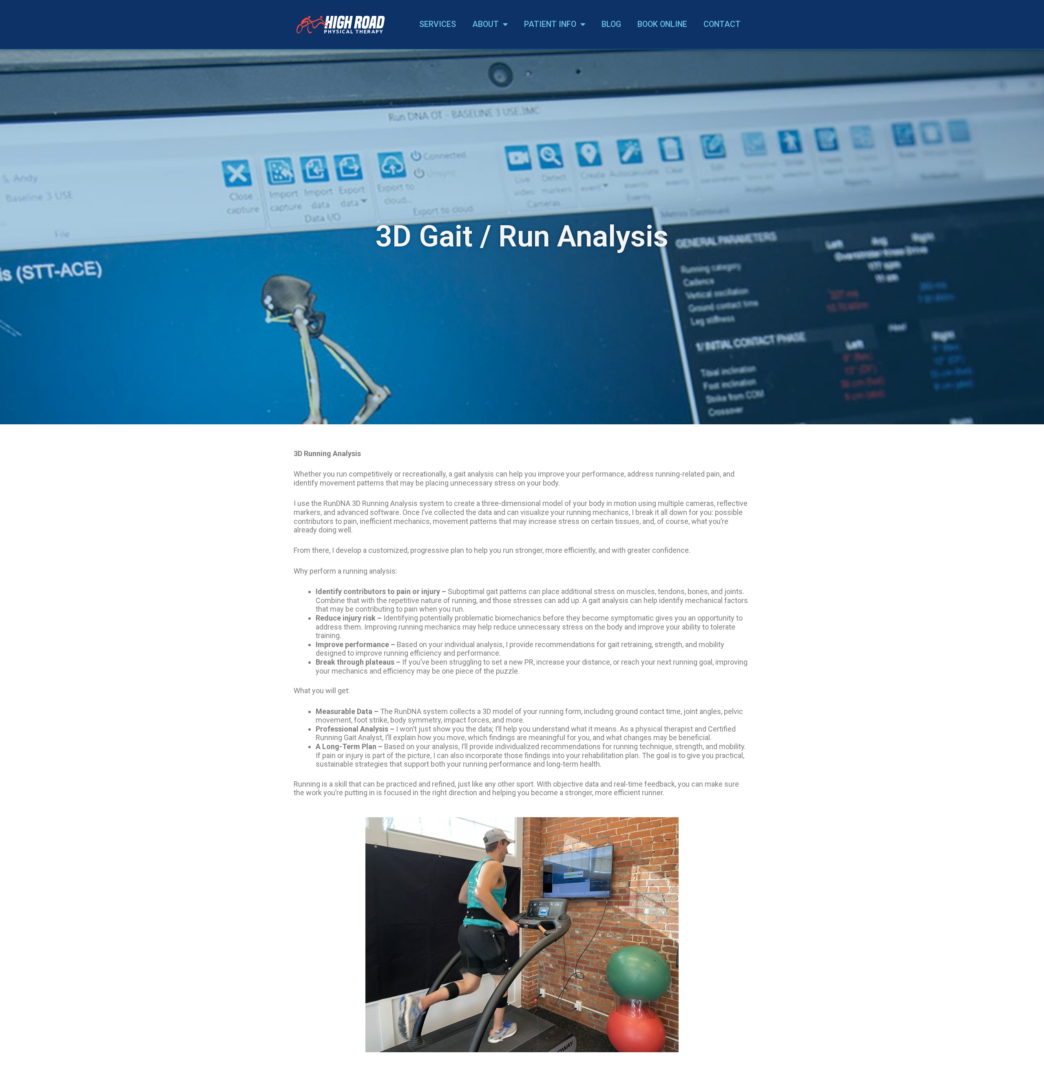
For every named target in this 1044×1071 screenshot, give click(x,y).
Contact (722, 24)
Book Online (662, 24)
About (485, 24)
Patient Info (550, 24)
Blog (611, 24)
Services (437, 24)
